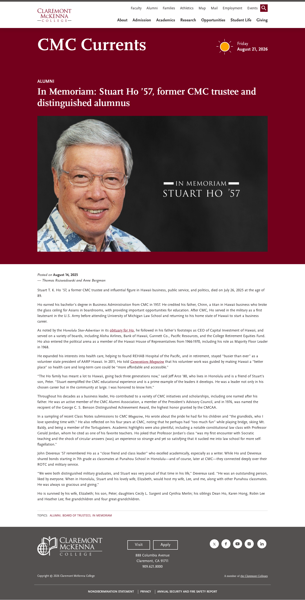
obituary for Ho (122, 331)
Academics (165, 20)
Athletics (187, 8)
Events (252, 8)
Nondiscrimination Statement (111, 591)
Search (265, 9)
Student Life (241, 20)
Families (169, 8)
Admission (142, 20)
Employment (232, 8)
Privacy (145, 591)
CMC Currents (91, 46)
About (122, 20)
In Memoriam (102, 515)
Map (202, 8)
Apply (165, 545)
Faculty (136, 8)
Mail (214, 8)
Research (188, 20)
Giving (262, 20)
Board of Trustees (76, 515)
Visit (139, 545)
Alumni (152, 8)
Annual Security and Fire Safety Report (187, 591)
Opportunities (213, 20)
